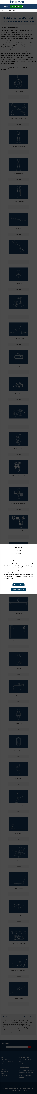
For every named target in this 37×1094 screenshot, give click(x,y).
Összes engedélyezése (18, 589)
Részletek (18, 550)
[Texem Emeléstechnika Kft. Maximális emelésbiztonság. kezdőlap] (14, 3)
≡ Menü (7, 6)
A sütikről (18, 553)
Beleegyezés (18, 547)
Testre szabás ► (18, 585)
